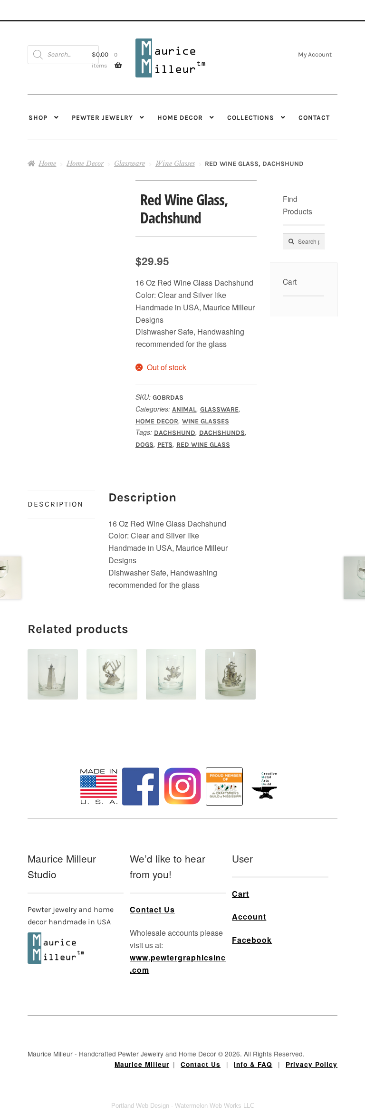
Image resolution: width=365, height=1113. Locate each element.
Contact (314, 117)
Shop (38, 117)
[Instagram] (182, 786)
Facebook (252, 939)
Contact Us (152, 909)
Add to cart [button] (53, 664)
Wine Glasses (175, 163)
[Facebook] (140, 787)
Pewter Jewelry (102, 117)
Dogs (144, 445)
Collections (250, 117)
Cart (240, 893)
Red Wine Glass (203, 445)
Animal (184, 409)
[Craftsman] (224, 787)
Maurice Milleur (142, 1064)
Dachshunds (222, 433)
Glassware (129, 163)
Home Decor (180, 117)
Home (47, 163)
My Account (315, 54)
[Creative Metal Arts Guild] (266, 786)
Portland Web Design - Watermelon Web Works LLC (182, 1105)
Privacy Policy (311, 1064)
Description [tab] (56, 504)
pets (165, 445)
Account (249, 916)
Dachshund (174, 433)
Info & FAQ (253, 1064)
